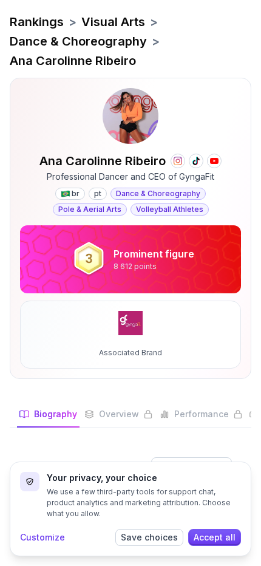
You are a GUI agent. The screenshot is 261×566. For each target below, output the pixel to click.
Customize (42, 537)
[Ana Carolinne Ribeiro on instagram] (178, 161)
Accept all (215, 537)
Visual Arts (113, 22)
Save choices (149, 537)
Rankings (37, 22)
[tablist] (130, 418)
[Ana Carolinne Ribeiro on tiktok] (196, 161)
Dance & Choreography (78, 41)
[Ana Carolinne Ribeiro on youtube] (214, 161)
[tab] (48, 418)
